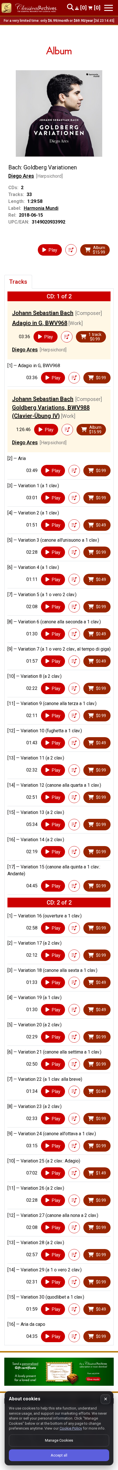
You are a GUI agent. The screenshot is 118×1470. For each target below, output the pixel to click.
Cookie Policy (71, 1428)
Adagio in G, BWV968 (39, 323)
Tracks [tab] (18, 281)
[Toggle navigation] (109, 8)
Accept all (59, 1455)
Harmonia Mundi (41, 208)
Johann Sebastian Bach (42, 313)
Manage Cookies (59, 1440)
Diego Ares (21, 176)
